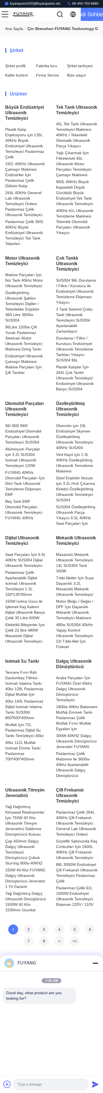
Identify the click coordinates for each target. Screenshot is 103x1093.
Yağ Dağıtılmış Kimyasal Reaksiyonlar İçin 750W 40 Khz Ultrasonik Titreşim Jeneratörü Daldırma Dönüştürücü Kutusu (24, 820)
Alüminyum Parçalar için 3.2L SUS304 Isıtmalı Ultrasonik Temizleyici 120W (22, 457)
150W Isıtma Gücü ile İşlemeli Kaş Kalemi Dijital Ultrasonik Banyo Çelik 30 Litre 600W (25, 609)
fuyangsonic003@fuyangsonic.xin (35, 4)
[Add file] (7, 1084)
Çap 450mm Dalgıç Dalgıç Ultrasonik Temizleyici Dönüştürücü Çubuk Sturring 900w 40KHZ (24, 852)
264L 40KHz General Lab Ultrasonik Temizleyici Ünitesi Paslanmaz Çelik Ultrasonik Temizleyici (23, 204)
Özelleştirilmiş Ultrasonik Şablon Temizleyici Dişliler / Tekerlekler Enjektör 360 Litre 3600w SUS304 (22, 306)
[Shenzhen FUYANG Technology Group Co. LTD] (23, 14)
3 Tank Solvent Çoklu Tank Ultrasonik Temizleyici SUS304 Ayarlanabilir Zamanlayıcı (74, 320)
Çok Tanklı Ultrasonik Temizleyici (67, 263)
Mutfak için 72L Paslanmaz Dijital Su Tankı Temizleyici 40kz (24, 730)
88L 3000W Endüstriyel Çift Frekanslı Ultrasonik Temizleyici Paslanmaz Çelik (77, 872)
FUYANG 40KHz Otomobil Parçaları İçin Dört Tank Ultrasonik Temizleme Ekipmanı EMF (25, 483)
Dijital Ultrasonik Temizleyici (22, 540)
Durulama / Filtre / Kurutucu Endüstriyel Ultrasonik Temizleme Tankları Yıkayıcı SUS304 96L (74, 349)
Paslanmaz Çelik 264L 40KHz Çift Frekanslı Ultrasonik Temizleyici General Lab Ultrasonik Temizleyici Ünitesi (76, 823)
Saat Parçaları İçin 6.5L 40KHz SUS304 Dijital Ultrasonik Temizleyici (25, 560)
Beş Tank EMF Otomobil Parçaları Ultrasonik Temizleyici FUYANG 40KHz (23, 509)
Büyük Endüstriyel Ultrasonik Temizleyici (24, 113)
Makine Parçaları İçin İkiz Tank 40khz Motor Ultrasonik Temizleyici (24, 280)
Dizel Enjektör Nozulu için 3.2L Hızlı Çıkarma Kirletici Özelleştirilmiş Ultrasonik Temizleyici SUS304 (75, 489)
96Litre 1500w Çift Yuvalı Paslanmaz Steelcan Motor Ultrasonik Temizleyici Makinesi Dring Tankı (23, 338)
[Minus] (95, 963)
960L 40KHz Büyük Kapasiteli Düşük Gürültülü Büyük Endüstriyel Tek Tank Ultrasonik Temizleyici (74, 193)
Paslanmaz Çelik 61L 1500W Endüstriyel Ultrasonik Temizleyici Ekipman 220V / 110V (74, 896)
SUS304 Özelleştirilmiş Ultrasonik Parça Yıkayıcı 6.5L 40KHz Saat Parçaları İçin (75, 515)
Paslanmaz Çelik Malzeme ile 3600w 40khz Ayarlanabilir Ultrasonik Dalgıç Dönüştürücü (73, 764)
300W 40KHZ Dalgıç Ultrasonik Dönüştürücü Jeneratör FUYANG (76, 741)
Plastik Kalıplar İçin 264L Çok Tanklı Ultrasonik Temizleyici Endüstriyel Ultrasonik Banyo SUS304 (75, 378)
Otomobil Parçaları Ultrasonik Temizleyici (24, 409)
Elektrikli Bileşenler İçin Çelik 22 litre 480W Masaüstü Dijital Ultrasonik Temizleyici (25, 632)
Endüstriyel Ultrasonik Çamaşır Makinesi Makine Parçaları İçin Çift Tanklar (24, 364)
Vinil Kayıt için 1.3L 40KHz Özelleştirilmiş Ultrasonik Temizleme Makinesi (74, 462)
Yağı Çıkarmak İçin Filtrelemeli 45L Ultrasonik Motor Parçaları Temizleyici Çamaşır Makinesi (73, 164)
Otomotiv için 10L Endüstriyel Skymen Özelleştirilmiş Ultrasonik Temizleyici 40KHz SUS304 (74, 436)
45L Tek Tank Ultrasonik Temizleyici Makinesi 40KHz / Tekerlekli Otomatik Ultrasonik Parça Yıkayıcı (76, 135)
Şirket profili (15, 66)
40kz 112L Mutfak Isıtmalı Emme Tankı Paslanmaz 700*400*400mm (23, 750)
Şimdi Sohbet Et (92, 14)
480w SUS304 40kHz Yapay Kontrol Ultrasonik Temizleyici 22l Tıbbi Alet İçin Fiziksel (74, 635)
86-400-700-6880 (85, 4)
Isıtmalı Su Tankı (22, 661)
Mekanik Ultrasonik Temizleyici (76, 540)
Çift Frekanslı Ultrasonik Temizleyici (69, 795)
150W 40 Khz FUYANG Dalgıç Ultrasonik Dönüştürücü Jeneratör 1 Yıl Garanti (25, 878)
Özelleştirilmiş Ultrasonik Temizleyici (70, 409)
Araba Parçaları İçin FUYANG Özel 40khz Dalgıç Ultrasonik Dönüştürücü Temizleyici (74, 689)
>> (75, 941)
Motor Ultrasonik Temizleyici (22, 261)
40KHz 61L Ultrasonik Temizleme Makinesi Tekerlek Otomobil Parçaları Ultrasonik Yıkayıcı (74, 221)
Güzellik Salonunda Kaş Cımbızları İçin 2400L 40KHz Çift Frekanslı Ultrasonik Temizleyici (76, 849)
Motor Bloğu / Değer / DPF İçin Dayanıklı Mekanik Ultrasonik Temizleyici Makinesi (74, 609)
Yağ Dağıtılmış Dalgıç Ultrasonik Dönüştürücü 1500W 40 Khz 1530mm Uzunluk (25, 901)
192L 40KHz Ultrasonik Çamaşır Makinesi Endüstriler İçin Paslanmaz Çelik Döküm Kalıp (25, 175)
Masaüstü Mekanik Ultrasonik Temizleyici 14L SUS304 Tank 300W (74, 562)
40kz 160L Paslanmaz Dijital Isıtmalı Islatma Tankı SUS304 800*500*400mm (24, 709)
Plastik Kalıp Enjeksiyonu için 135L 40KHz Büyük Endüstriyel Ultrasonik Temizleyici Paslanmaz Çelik (24, 143)
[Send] (95, 1084)
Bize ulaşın (76, 75)
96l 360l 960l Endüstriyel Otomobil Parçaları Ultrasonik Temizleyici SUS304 (23, 433)
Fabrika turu (46, 66)
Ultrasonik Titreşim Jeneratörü (24, 793)
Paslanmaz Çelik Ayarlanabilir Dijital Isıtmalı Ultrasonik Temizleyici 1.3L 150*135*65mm (21, 583)
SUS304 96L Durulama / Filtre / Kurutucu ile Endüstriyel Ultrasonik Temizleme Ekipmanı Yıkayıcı (76, 291)
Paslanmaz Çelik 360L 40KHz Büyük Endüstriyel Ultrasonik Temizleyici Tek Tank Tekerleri (24, 232)
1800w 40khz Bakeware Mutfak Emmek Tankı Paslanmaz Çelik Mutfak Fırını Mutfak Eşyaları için (77, 718)
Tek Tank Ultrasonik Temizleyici (76, 110)
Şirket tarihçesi (80, 66)
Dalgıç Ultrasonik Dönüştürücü (74, 664)
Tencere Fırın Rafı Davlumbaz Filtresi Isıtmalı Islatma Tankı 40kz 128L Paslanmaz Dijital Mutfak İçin (24, 683)
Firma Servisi (47, 75)
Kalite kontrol (16, 75)
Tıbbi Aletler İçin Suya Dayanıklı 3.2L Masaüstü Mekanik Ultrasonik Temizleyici (75, 586)
